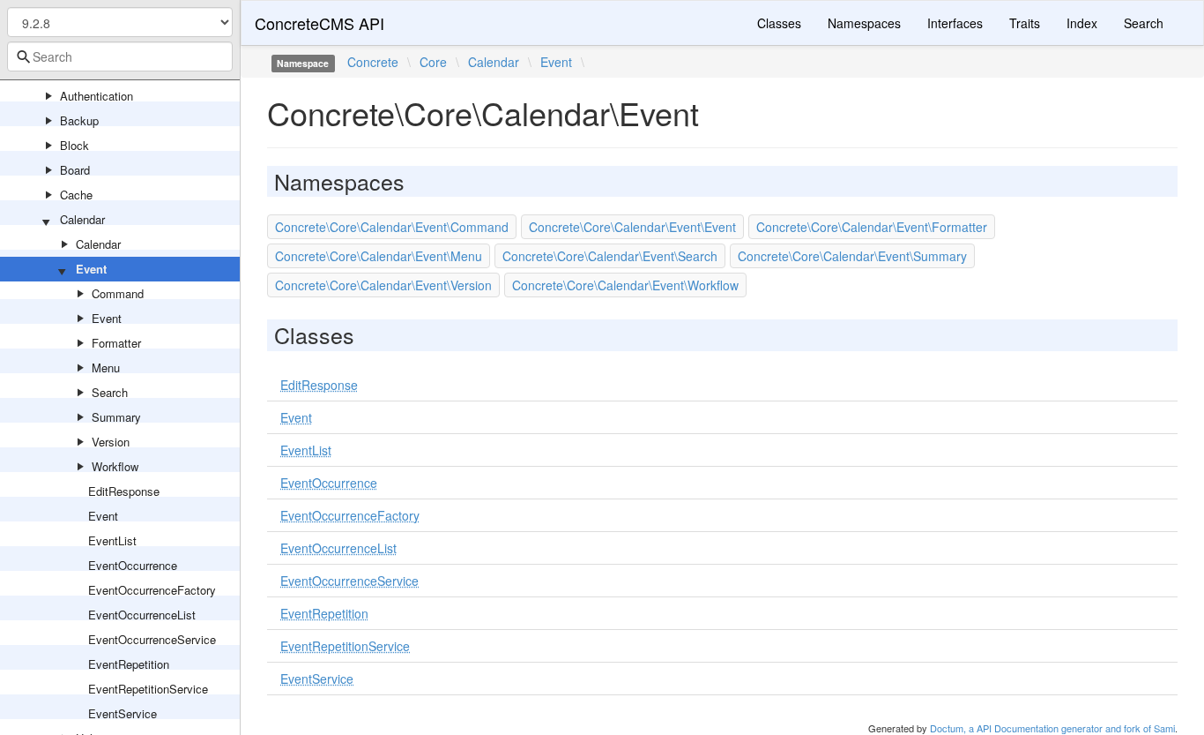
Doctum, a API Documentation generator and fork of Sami (1052, 728)
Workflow (115, 466)
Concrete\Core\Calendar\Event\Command (392, 227)
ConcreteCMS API (319, 22)
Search (110, 392)
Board (75, 169)
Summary (116, 417)
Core (433, 62)
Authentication (96, 95)
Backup (79, 120)
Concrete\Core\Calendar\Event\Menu (378, 256)
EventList (112, 540)
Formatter (116, 342)
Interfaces (955, 23)
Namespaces (864, 23)
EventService (122, 713)
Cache (76, 194)
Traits (1024, 23)
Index (1082, 23)
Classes (779, 23)
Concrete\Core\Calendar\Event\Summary (852, 256)
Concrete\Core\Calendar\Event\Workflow (625, 285)
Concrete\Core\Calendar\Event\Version (383, 285)
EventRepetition (128, 664)
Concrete (372, 62)
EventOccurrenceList (142, 614)
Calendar (82, 219)
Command (118, 293)
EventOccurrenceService (152, 639)
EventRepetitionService (148, 688)
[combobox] (120, 56)
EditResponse (124, 491)
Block (74, 145)
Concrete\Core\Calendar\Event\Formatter (871, 227)
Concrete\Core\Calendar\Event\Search (609, 256)
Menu (106, 367)
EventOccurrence (132, 565)
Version (111, 441)
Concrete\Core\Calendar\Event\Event (632, 227)
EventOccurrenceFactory (152, 589)
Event (91, 268)
